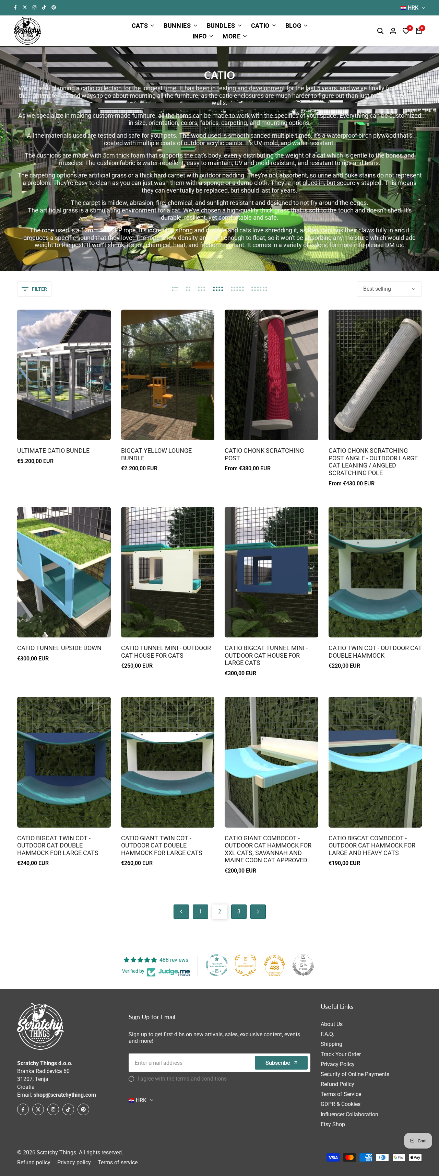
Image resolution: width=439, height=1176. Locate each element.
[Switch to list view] (175, 289)
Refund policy (33, 1162)
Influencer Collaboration (349, 1114)
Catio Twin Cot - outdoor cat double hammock (375, 651)
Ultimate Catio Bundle (53, 450)
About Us (332, 1024)
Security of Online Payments (355, 1074)
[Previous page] (181, 911)
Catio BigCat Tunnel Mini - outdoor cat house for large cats (266, 655)
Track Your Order (341, 1054)
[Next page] (258, 911)
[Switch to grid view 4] (218, 289)
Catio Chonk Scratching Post (264, 454)
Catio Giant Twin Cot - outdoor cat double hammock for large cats (161, 845)
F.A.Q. (327, 1034)
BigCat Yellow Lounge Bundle (156, 454)
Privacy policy (74, 1162)
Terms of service (118, 1162)
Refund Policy (337, 1084)
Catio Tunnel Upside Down (59, 648)
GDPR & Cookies (340, 1104)
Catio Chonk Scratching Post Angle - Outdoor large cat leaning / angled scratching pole (373, 461)
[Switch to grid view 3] (201, 289)
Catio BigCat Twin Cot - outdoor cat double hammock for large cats (57, 845)
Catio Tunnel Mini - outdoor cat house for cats (166, 651)
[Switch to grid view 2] (188, 289)
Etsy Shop (333, 1124)
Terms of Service (341, 1094)
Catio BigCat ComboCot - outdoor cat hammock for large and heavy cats (372, 845)
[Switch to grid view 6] (259, 289)
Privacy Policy (338, 1064)
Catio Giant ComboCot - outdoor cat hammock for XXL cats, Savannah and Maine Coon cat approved (268, 849)
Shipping (331, 1044)
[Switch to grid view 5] (237, 289)
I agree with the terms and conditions (182, 1078)
